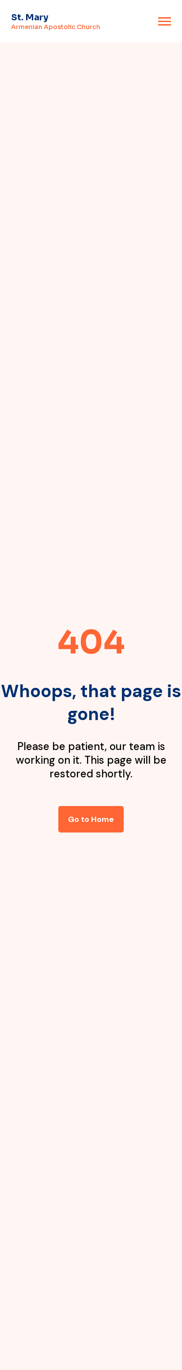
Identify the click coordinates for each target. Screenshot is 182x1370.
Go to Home (91, 819)
